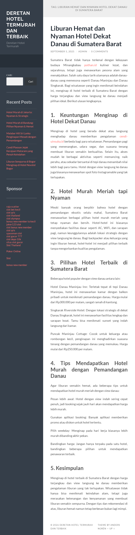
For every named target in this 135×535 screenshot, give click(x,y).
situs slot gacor (14, 242)
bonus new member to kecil (21, 221)
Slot (8, 258)
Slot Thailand (13, 245)
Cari (9, 75)
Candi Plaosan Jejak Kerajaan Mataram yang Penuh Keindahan (19, 151)
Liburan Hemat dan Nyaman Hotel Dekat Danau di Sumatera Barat (86, 36)
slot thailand (13, 215)
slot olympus (13, 218)
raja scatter (12, 206)
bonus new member (16, 264)
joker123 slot (13, 224)
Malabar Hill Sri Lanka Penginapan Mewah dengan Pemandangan (21, 137)
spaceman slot (14, 233)
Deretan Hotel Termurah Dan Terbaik (20, 25)
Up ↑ (112, 528)
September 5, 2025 (62, 51)
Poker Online (13, 251)
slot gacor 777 (14, 236)
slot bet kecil (13, 209)
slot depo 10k (13, 239)
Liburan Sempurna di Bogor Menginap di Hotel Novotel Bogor (21, 165)
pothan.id (90, 65)
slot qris (10, 212)
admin (82, 51)
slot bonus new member (19, 227)
